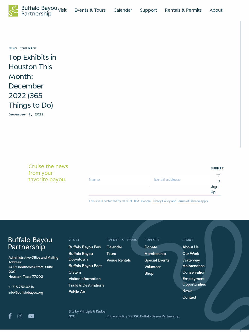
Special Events (156, 260)
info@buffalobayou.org (26, 292)
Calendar (123, 10)
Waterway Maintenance (193, 263)
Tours (111, 254)
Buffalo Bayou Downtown (81, 257)
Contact (189, 298)
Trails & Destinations (86, 286)
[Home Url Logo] (33, 11)
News (187, 291)
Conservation (193, 273)
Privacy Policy (160, 201)
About (216, 10)
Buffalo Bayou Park (85, 247)
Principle (86, 311)
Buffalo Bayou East (85, 266)
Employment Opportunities (194, 282)
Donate (150, 247)
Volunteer (152, 267)
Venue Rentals (119, 260)
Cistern (75, 273)
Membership (155, 254)
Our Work (190, 254)
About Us (190, 247)
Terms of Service (188, 201)
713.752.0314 (23, 287)
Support (148, 10)
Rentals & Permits (183, 10)
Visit (62, 10)
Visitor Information (85, 279)
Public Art (77, 292)
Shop (148, 274)
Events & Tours (90, 10)
